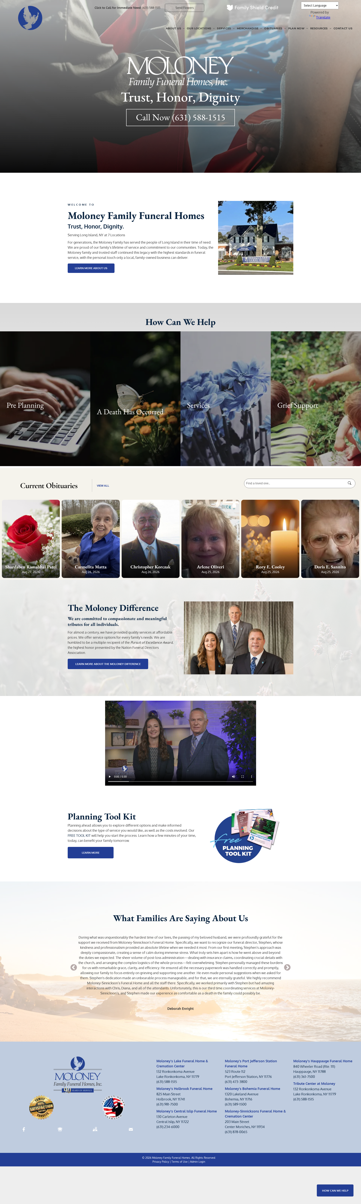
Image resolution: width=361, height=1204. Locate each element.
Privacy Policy (160, 1161)
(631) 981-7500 (167, 1104)
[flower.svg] (60, 1132)
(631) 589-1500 (235, 1104)
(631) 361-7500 (304, 1077)
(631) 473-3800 (236, 1082)
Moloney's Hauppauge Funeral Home (322, 1061)
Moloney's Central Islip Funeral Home (186, 1111)
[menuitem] (175, 28)
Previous (73, 968)
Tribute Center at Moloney (314, 1083)
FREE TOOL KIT (79, 835)
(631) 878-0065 (236, 1132)
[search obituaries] (350, 483)
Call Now (153, 117)
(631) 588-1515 (151, 8)
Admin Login (197, 1161)
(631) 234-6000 (167, 1127)
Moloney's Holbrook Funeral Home (184, 1089)
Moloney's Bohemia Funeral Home (252, 1089)
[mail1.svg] (131, 1132)
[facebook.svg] (24, 1132)
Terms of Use (179, 1161)
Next (287, 968)
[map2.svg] (95, 1132)
